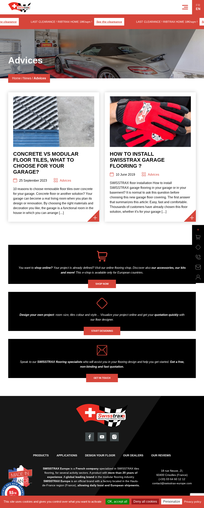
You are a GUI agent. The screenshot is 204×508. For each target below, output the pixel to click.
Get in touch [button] (102, 378)
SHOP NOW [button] (102, 284)
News (27, 78)
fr (198, 5)
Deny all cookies (145, 501)
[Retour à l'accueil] (19, 7)
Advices (65, 180)
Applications (67, 455)
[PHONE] (198, 257)
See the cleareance (104, 21)
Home (16, 78)
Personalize (171, 501)
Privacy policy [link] (192, 501)
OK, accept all (117, 501)
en (198, 9)
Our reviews (161, 455)
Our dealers (133, 455)
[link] (198, 237)
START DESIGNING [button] (102, 331)
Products (41, 455)
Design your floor (100, 455)
